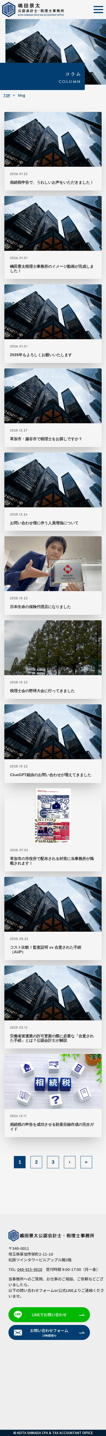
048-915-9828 (29, 1269)
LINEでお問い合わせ (49, 1314)
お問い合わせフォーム (49, 1332)
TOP (6, 95)
